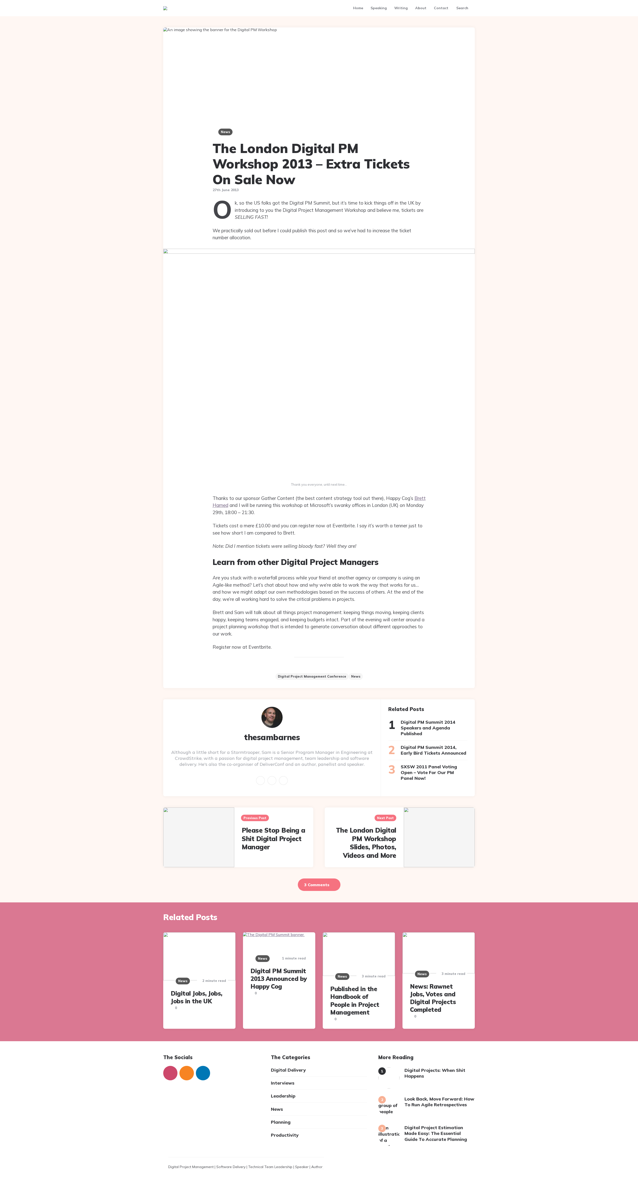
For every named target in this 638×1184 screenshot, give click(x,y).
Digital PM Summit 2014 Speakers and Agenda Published (428, 728)
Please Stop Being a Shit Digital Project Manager (273, 838)
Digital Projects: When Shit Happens (434, 1073)
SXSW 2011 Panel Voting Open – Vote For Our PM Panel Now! (429, 772)
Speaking (379, 8)
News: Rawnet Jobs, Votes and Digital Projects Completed (433, 998)
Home (358, 8)
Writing (401, 8)
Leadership (283, 1096)
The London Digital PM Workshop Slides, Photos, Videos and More (366, 843)
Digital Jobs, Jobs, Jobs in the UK (196, 997)
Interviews (282, 1083)
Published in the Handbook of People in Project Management (354, 1000)
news (355, 676)
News (225, 132)
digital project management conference (312, 676)
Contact (441, 8)
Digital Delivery (288, 1070)
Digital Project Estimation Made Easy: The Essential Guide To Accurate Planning (435, 1133)
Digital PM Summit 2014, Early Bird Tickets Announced (433, 750)
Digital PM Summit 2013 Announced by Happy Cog (278, 978)
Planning (281, 1122)
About (420, 8)
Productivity (285, 1135)
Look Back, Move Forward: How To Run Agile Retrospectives (439, 1101)
